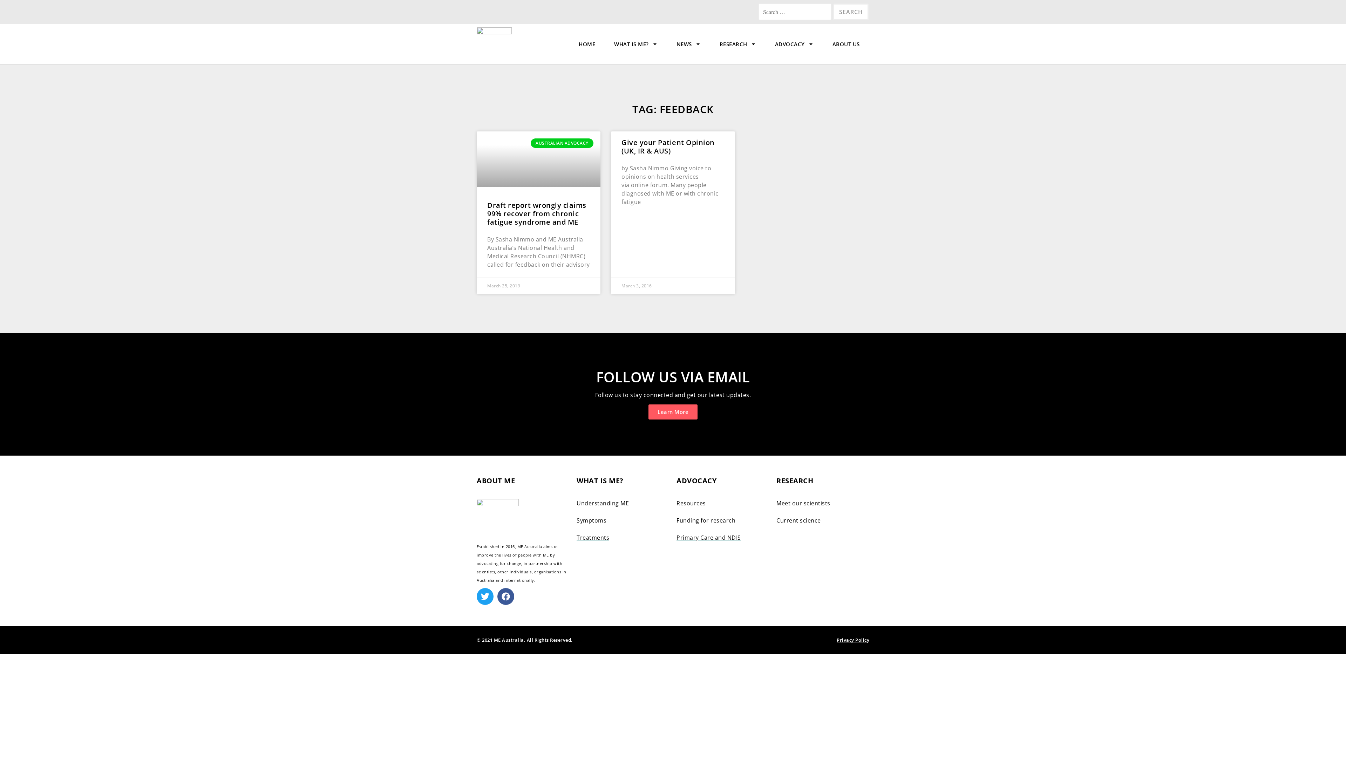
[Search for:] (796, 12)
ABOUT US (846, 44)
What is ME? (631, 44)
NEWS (684, 44)
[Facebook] (505, 596)
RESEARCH (733, 44)
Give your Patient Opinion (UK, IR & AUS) (668, 147)
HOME (587, 44)
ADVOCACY (790, 44)
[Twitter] (485, 596)
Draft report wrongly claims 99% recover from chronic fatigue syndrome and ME (536, 213)
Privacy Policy (853, 640)
